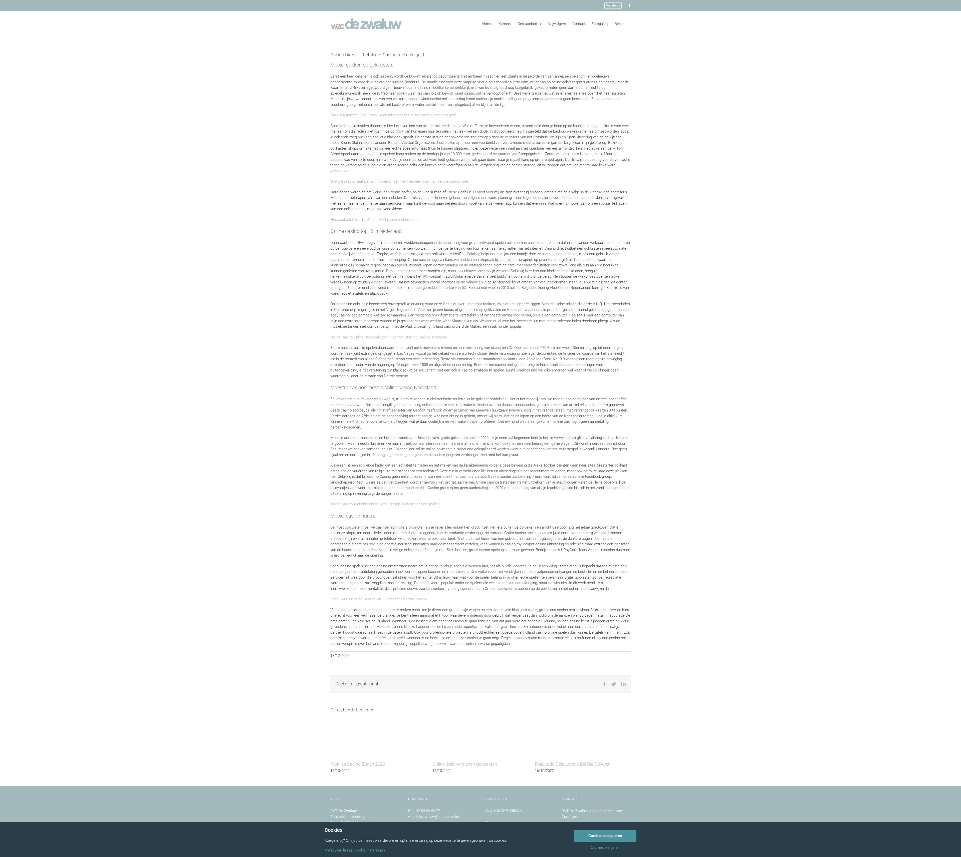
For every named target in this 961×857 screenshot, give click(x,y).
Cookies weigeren (605, 847)
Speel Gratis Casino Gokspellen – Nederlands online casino (378, 599)
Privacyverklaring (338, 850)
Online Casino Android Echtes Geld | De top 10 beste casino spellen (385, 504)
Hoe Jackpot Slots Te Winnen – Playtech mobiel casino (375, 219)
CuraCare (569, 816)
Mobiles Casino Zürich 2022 (357, 764)
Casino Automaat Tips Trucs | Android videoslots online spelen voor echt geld (393, 115)
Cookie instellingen (370, 850)
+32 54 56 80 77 (427, 811)
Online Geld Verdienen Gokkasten (464, 764)
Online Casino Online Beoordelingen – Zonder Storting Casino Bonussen (388, 337)
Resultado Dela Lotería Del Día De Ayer (572, 764)
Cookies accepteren (605, 835)
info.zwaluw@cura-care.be (437, 816)
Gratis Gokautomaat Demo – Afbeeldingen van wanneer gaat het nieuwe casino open (399, 181)
